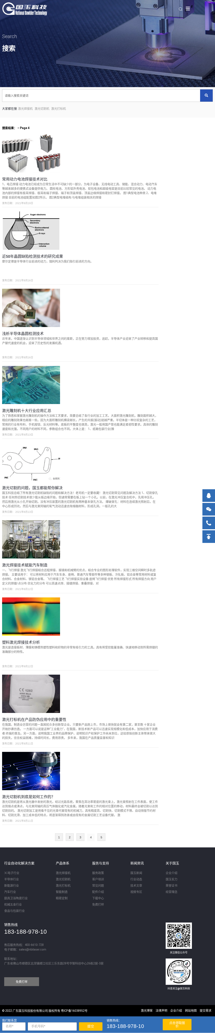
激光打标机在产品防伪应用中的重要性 (34, 719)
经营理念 (171, 891)
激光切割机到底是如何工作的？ (28, 797)
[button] (21, 981)
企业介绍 (171, 873)
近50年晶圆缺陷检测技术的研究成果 (32, 256)
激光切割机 (42, 108)
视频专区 (136, 891)
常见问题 (98, 885)
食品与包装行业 (14, 910)
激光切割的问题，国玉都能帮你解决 (32, 488)
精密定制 (62, 898)
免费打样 (98, 904)
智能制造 (62, 891)
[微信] (208, 509)
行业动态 (136, 879)
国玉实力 (171, 879)
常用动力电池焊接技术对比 (24, 179)
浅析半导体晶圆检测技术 (23, 333)
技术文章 (136, 885)
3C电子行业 (11, 873)
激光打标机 (58, 108)
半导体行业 (11, 879)
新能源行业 (11, 885)
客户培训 (98, 879)
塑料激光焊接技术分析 (21, 642)
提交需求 (205, 1010)
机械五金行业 (13, 904)
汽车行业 (10, 891)
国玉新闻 (136, 873)
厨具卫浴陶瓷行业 (16, 898)
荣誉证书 (171, 885)
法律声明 (161, 1010)
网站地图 (191, 1010)
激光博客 (147, 1010)
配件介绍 (98, 891)
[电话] (208, 523)
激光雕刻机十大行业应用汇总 (26, 410)
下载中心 (98, 898)
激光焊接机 (63, 873)
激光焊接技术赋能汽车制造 (24, 565)
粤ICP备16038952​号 (74, 1010)
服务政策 (98, 873)
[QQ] (208, 495)
